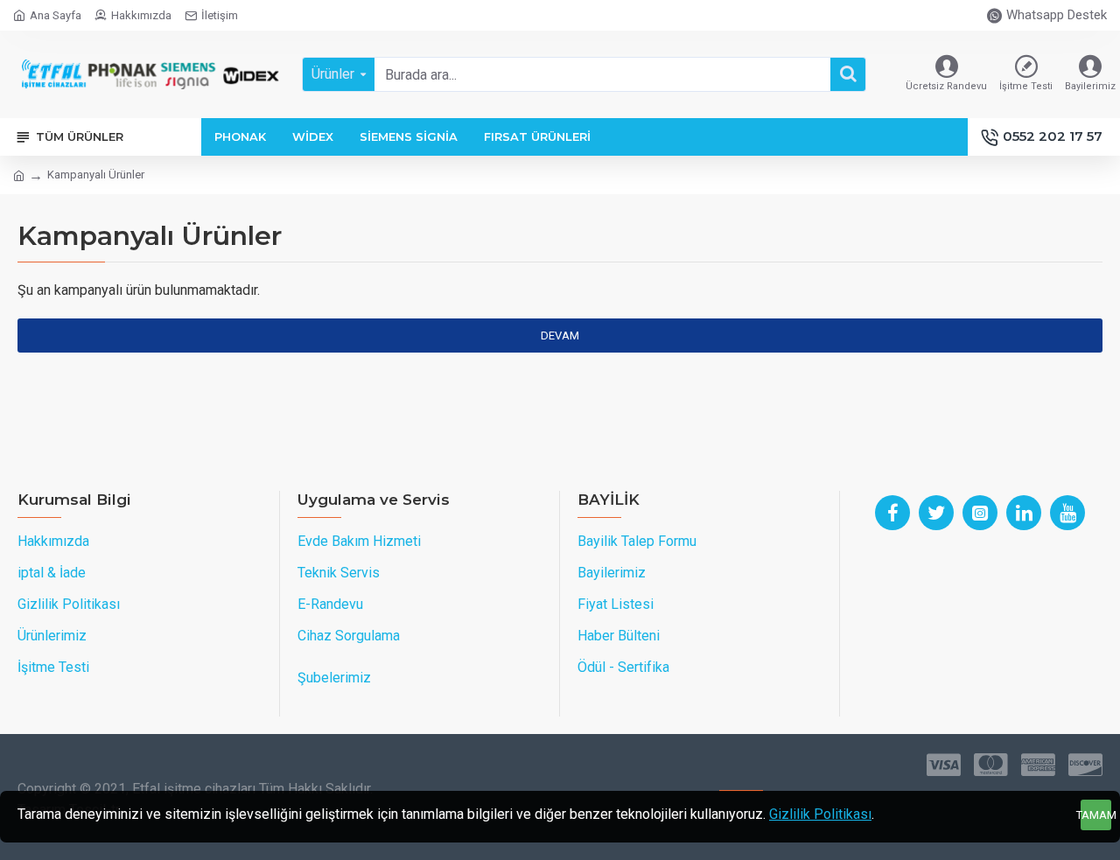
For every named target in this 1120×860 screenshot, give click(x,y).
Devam (560, 335)
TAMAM (1096, 815)
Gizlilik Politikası (820, 814)
